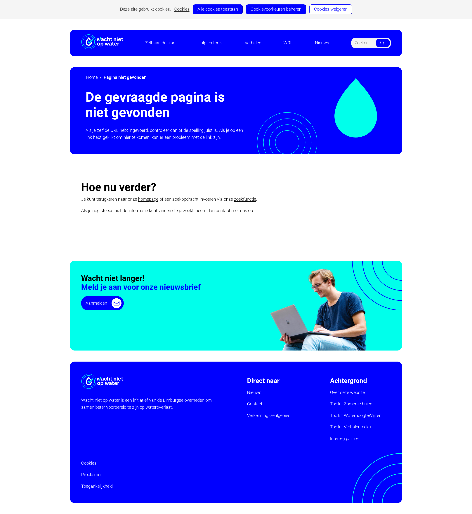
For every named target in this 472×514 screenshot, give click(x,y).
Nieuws (322, 42)
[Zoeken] (383, 43)
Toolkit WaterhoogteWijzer (355, 415)
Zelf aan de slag (160, 42)
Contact (254, 403)
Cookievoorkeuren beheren (276, 9)
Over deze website (347, 392)
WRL (288, 42)
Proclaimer (91, 474)
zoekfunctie (245, 199)
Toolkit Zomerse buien (351, 403)
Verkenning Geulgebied (268, 415)
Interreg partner (345, 438)
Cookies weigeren (331, 9)
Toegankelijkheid (97, 486)
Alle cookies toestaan (217, 9)
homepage (148, 199)
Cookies (182, 9)
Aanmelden (96, 303)
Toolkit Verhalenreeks (350, 426)
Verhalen (253, 42)
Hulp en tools (210, 42)
